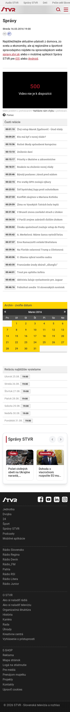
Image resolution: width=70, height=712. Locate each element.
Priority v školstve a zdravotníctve (36, 159)
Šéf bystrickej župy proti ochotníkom (38, 189)
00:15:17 (10, 159)
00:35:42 (10, 234)
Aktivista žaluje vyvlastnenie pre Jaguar (40, 279)
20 (62, 336)
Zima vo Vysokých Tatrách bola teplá (38, 204)
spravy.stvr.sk (11, 54)
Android (33, 58)
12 (53, 329)
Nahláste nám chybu (43, 110)
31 (35, 348)
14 (7, 336)
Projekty (8, 679)
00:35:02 (10, 227)
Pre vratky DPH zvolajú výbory (34, 182)
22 (16, 342)
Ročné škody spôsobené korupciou (36, 144)
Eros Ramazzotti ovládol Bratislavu (37, 242)
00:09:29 (10, 136)
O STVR (8, 595)
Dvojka (7, 514)
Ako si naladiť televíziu (17, 605)
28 (7, 348)
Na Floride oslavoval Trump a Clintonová (40, 249)
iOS (17, 58)
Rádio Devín (10, 559)
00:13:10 (10, 151)
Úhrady (7, 629)
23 (25, 342)
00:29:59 (10, 204)
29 (16, 348)
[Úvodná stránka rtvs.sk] (8, 9)
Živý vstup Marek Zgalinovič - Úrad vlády (40, 129)
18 (44, 336)
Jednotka (9, 509)
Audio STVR (12, 2)
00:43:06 (10, 257)
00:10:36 (10, 144)
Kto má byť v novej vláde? (31, 136)
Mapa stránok (11, 660)
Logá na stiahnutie (14, 665)
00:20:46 (10, 174)
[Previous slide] (52, 439)
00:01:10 (10, 129)
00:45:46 (10, 279)
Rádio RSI (9, 574)
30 (25, 348)
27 (62, 342)
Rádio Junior (11, 584)
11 (44, 329)
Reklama (8, 655)
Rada (6, 624)
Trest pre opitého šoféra (31, 272)
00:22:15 (10, 182)
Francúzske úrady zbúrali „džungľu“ (37, 264)
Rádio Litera (10, 579)
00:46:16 (10, 287)
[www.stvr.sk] (10, 499)
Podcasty (9, 533)
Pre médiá (9, 670)
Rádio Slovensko (13, 550)
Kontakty (8, 684)
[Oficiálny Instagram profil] (64, 499)
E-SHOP (8, 650)
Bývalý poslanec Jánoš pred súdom (37, 174)
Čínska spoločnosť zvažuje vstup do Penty (41, 227)
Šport (6, 524)
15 (16, 336)
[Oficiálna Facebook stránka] (40, 499)
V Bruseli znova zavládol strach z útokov (40, 212)
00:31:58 (10, 212)
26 (53, 342)
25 (44, 342)
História (8, 614)
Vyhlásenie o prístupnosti (19, 639)
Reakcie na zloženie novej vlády (35, 167)
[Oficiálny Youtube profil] (48, 499)
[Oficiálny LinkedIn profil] (56, 499)
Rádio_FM (9, 564)
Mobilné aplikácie (14, 538)
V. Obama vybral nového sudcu (34, 257)
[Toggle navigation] (66, 10)
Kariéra (7, 619)
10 (35, 329)
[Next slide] (60, 439)
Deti (45, 2)
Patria (6, 569)
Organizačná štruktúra (17, 610)
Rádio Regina (11, 554)
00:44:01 (10, 272)
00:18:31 (10, 167)
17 (35, 336)
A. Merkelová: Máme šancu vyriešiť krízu (40, 234)
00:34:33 (10, 219)
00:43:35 (10, 264)
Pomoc (10, 115)
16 (25, 336)
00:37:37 (10, 242)
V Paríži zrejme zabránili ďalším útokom (39, 219)
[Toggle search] (58, 10)
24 (35, 342)
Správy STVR (31, 2)
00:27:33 (10, 197)
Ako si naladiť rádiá (15, 600)
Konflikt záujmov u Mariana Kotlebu (37, 197)
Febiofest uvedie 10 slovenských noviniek (40, 287)
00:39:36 (10, 249)
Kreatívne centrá (13, 634)
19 (53, 336)
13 (62, 329)
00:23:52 (10, 189)
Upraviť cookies (12, 689)
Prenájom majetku (14, 674)
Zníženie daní (24, 151)
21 (7, 342)
